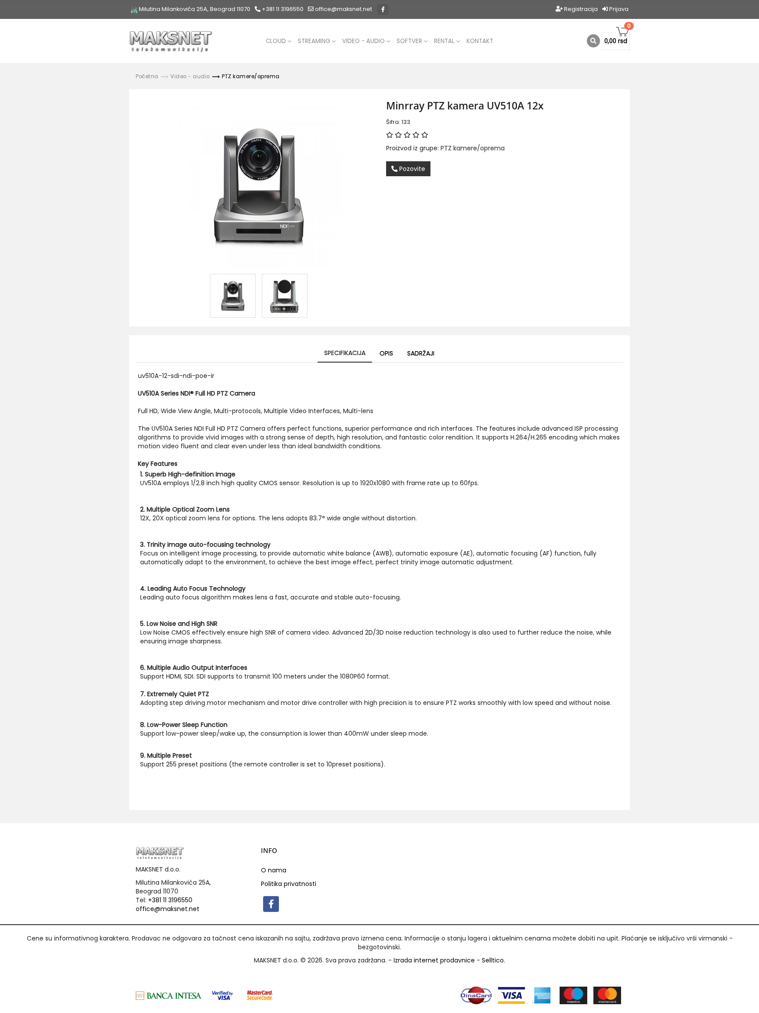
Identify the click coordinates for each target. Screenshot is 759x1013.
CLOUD (277, 41)
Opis (386, 353)
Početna (147, 76)
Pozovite (411, 168)
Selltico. (493, 960)
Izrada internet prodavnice (434, 960)
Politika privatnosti (288, 883)
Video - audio (364, 41)
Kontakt (479, 41)
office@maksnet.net (167, 908)
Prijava (618, 9)
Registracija (580, 9)
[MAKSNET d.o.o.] (171, 41)
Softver (410, 41)
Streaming (315, 41)
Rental (445, 41)
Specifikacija (344, 353)
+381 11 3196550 (282, 9)
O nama (273, 870)
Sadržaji (420, 353)
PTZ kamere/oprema (251, 76)
